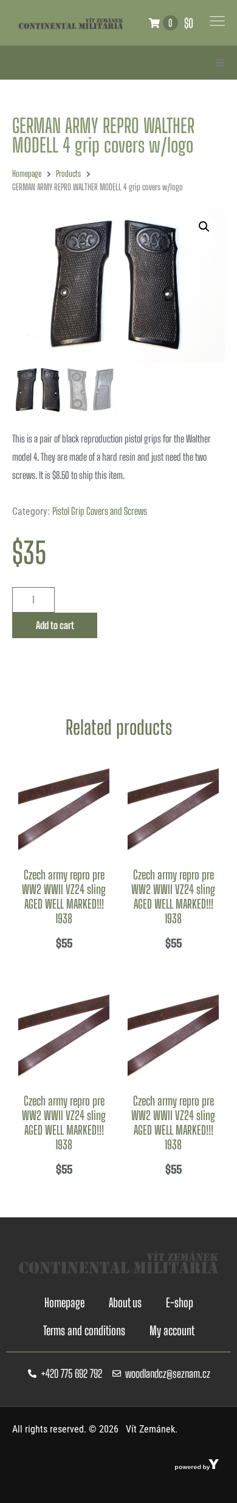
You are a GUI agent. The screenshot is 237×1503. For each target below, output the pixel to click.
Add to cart (55, 625)
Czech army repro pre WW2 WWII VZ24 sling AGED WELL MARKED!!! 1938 (64, 896)
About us (125, 1302)
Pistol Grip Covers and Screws (99, 511)
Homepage (26, 173)
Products (68, 173)
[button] (220, 63)
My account (171, 1330)
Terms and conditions (84, 1330)
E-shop (179, 1302)
